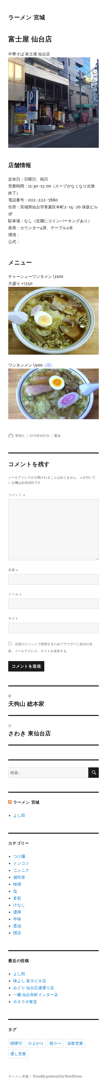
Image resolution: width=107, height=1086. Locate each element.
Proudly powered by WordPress (57, 1076)
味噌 (17, 884)
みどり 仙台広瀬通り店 (33, 987)
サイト (13, 618)
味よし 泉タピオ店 (29, 980)
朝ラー (55, 1043)
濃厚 (17, 911)
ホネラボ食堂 (25, 1001)
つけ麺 (19, 856)
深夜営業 (75, 1043)
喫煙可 (16, 1043)
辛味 (17, 918)
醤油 (57, 436)
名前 (13, 570)
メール (15, 594)
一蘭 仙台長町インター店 (35, 994)
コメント (16, 495)
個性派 (19, 877)
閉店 (17, 932)
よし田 (19, 815)
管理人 (20, 436)
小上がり (36, 1043)
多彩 (17, 898)
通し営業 (18, 1053)
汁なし (19, 904)
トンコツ (21, 863)
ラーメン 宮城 (26, 17)
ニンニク (21, 870)
